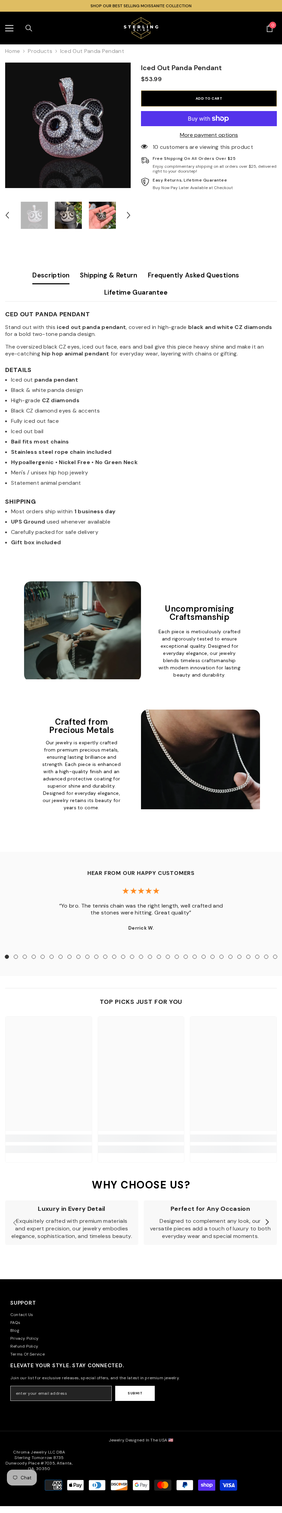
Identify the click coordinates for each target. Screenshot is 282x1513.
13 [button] (114, 957)
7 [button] (60, 957)
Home (12, 51)
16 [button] (141, 957)
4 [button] (34, 957)
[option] (68, 125)
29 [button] (257, 957)
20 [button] (177, 957)
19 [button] (168, 957)
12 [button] (105, 957)
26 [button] (230, 957)
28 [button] (248, 957)
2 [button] (16, 957)
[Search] (29, 28)
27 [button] (239, 957)
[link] (49, 1138)
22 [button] (195, 957)
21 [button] (186, 957)
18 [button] (159, 957)
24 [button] (212, 957)
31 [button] (275, 957)
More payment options (209, 135)
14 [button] (123, 957)
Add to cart (209, 98)
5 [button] (43, 957)
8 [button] (69, 957)
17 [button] (150, 957)
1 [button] (7, 957)
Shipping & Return (108, 275)
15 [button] (132, 957)
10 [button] (87, 957)
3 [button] (25, 957)
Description (50, 275)
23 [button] (204, 957)
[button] (7, 215)
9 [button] (78, 957)
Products (40, 51)
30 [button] (266, 957)
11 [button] (96, 957)
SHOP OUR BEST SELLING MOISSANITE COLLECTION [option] (141, 6)
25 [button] (221, 957)
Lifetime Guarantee (135, 292)
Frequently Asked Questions (193, 275)
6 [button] (52, 957)
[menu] (9, 28)
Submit (135, 1393)
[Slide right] (267, 1222)
